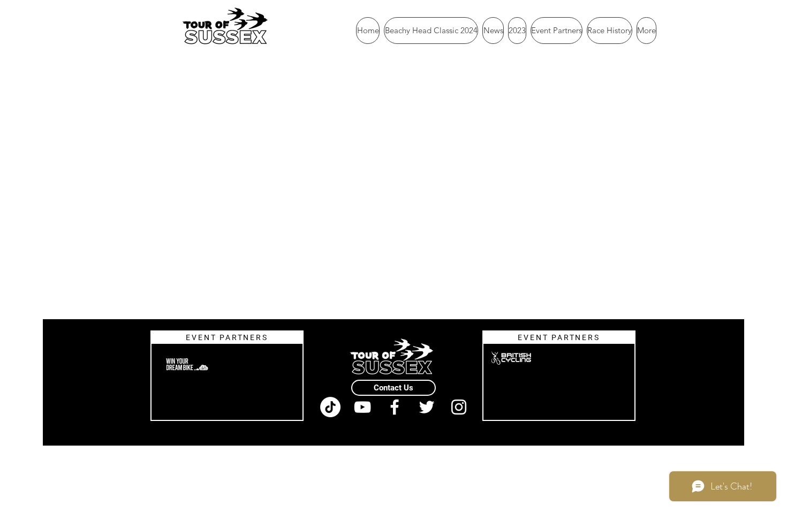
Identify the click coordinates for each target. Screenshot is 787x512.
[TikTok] (330, 407)
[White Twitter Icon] (427, 407)
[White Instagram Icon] (459, 407)
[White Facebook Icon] (394, 407)
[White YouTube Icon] (362, 407)
